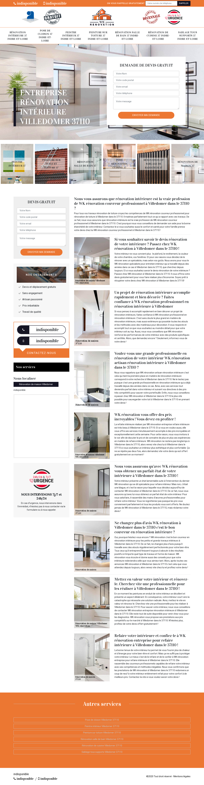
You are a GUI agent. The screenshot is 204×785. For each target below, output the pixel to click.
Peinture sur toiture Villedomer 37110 (102, 732)
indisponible (27, 3)
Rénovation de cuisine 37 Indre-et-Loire (158, 36)
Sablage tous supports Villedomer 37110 (102, 752)
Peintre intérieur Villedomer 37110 (102, 726)
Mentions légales (181, 776)
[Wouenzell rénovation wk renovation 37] (102, 17)
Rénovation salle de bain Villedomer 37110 (102, 739)
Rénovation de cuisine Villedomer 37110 (102, 745)
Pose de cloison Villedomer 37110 (102, 720)
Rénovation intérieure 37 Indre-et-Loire (17, 36)
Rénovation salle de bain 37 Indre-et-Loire (127, 36)
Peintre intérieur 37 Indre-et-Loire (71, 36)
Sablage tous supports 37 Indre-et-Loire (187, 36)
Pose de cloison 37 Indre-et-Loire (45, 35)
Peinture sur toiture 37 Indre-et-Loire (98, 36)
